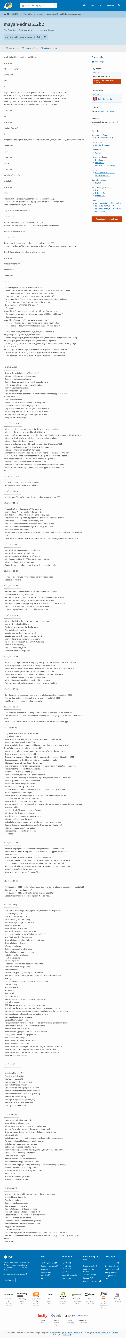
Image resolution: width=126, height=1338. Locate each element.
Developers (100, 160)
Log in (100, 5)
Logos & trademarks (69, 1275)
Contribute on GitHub (88, 1270)
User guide (44, 1269)
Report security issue (112, 1266)
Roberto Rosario (105, 111)
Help (84, 5)
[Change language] (119, 5)
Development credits (91, 1281)
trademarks (53, 1333)
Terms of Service (111, 1263)
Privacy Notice (110, 1272)
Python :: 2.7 (100, 195)
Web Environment (102, 145)
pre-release (41, 14)
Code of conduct (111, 1269)
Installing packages (48, 1263)
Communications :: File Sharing (108, 203)
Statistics (65, 1272)
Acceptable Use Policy (110, 1277)
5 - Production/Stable (104, 137)
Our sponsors (67, 1278)
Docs (92, 5)
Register (110, 5)
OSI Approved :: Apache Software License (105, 174)
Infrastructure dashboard (67, 1267)
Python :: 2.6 (100, 193)
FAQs (42, 1278)
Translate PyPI (88, 1275)
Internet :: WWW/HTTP (104, 206)
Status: (15, 1274)
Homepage (99, 61)
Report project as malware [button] (107, 219)
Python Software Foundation (14, 1265)
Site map (115, 1333)
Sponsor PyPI (88, 1278)
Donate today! (10, 1280)
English (98, 183)
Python (98, 190)
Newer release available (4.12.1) (104, 81)
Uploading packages (48, 1266)
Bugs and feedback (90, 1266)
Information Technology (105, 165)
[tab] (12, 48)
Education (99, 162)
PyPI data (96, 72)
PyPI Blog (65, 1263)
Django (98, 152)
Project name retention (46, 1273)
